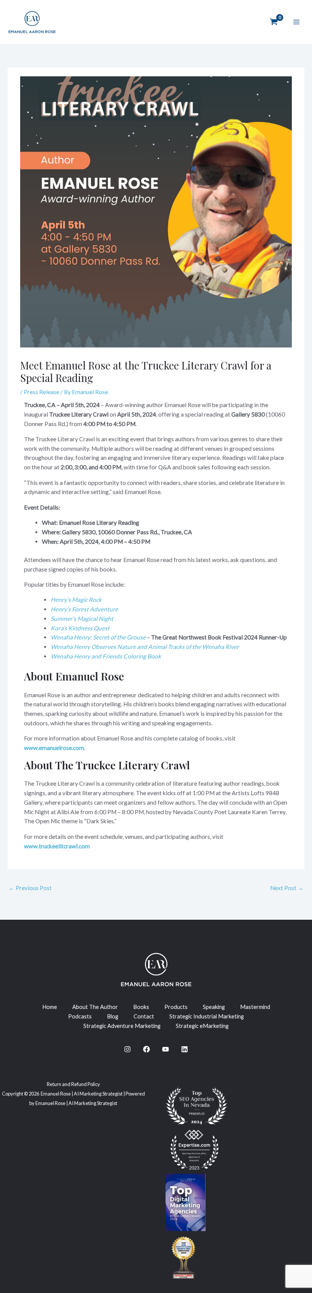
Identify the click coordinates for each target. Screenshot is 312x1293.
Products (176, 1007)
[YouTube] (165, 1049)
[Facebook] (146, 1049)
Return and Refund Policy (73, 1084)
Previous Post (30, 887)
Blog (112, 1016)
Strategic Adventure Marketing (122, 1026)
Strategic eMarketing (202, 1026)
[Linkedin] (184, 1049)
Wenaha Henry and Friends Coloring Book (106, 656)
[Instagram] (127, 1049)
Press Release (41, 391)
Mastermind (255, 1007)
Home (49, 1007)
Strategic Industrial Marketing (206, 1016)
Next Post (287, 887)
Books (141, 1007)
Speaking (214, 1007)
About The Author (95, 1007)
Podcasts (80, 1016)
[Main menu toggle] (296, 22)
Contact (144, 1016)
